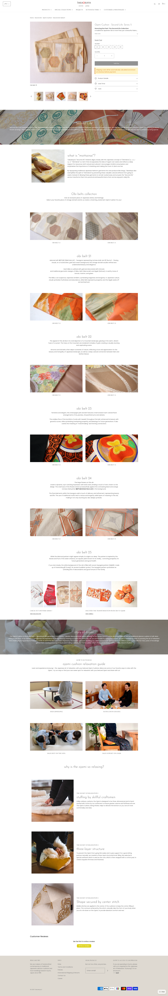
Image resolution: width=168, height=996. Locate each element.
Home (32, 18)
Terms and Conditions (65, 967)
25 (120, 47)
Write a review (84, 946)
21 (97, 47)
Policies (60, 970)
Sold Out (116, 63)
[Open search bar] (154, 4)
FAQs (59, 964)
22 (103, 47)
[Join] (107, 970)
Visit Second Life (35, 614)
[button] (31, 96)
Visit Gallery (89, 614)
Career (60, 978)
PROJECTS (79, 10)
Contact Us (61, 976)
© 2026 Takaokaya (35, 989)
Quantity (97, 52)
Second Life (38, 18)
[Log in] (159, 4)
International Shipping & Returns (69, 973)
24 (115, 47)
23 (109, 47)
